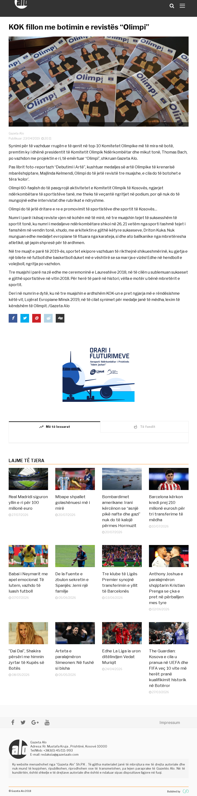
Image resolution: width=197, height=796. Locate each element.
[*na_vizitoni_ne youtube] (47, 722)
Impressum (170, 722)
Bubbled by (173, 791)
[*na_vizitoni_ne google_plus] (35, 722)
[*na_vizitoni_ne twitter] (22, 722)
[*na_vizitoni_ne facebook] (12, 722)
